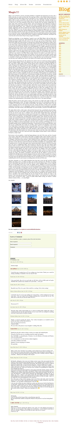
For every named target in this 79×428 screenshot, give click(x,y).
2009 (60, 70)
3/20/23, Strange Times (64, 24)
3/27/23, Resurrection (64, 23)
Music (41, 420)
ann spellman (13, 268)
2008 (60, 71)
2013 (60, 62)
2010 (60, 68)
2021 (60, 48)
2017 (60, 55)
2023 (60, 45)
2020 (60, 50)
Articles (38, 4)
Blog (16, 4)
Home (10, 4)
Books (31, 4)
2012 (60, 64)
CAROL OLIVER (14, 403)
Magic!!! (14, 12)
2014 (60, 61)
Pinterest (67, 1)
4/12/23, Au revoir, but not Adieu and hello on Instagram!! (64, 17)
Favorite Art (32, 420)
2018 (60, 54)
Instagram (58, 1)
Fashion (35, 420)
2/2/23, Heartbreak (63, 40)
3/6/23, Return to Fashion (63, 30)
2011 (60, 66)
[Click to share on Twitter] (19, 232)
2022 (60, 46)
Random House (69, 1)
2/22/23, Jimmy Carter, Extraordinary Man (64, 32)
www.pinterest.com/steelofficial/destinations (30, 229)
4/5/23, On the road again (63, 20)
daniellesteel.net (40, 422)
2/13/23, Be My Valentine (62, 35)
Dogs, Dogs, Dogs (45, 420)
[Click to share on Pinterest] (21, 232)
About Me (23, 4)
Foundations (47, 4)
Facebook (61, 1)
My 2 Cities (25, 420)
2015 (60, 59)
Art (28, 420)
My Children (21, 420)
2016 (60, 57)
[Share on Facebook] (18, 232)
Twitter (64, 1)
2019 (60, 52)
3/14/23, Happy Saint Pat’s (64, 27)
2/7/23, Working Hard (64, 38)
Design (38, 420)
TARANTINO (13, 329)
